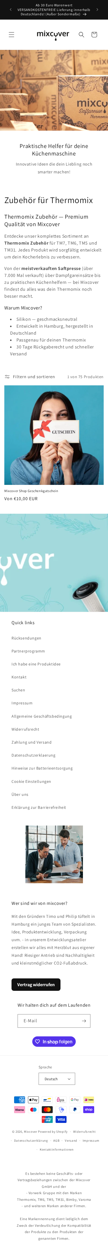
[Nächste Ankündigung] (97, 9)
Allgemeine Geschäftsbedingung (42, 716)
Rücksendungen (26, 638)
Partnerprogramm (28, 651)
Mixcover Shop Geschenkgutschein (31, 491)
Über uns (20, 794)
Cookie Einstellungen (31, 781)
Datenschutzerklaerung (34, 755)
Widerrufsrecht (25, 729)
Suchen (18, 690)
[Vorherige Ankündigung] (10, 9)
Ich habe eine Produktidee (36, 664)
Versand (71, 1140)
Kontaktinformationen (57, 1149)
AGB (56, 1140)
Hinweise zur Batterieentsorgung (42, 768)
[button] (11, 34)
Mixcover (30, 1132)
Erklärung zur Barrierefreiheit (39, 807)
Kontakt (19, 677)
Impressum (22, 703)
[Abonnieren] (83, 1021)
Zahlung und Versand (32, 742)
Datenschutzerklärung (31, 1140)
